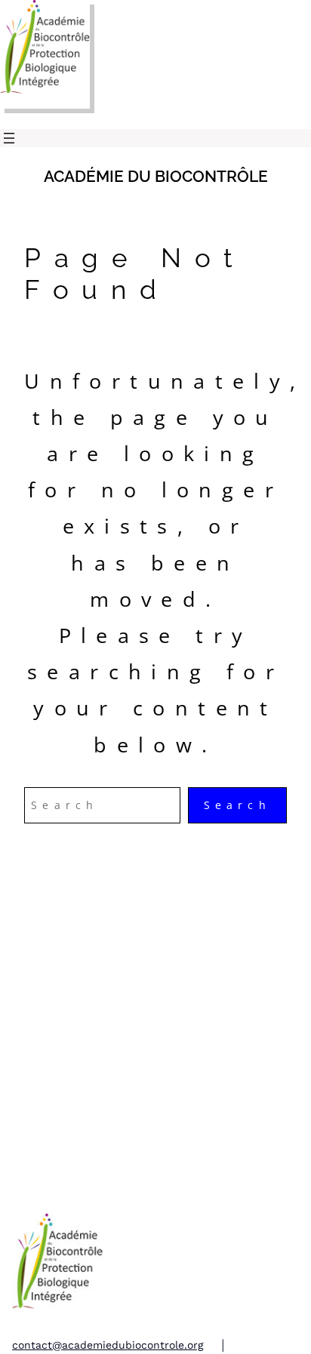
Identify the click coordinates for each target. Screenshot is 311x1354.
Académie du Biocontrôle (156, 176)
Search (237, 805)
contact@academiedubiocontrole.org (107, 1345)
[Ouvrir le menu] (9, 138)
